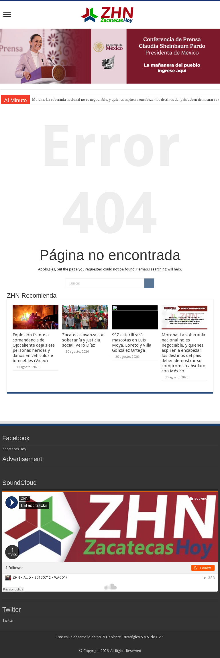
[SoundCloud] (121, 644)
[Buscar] (149, 283)
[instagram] (126, 644)
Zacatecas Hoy (14, 449)
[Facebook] (99, 644)
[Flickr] (110, 644)
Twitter (11, 609)
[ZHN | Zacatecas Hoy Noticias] (110, 14)
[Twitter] (105, 644)
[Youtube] (115, 644)
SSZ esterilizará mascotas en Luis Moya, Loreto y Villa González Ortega (131, 342)
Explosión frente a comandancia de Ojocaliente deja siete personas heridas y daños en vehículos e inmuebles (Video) (34, 347)
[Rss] (94, 644)
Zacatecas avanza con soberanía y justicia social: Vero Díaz (83, 340)
